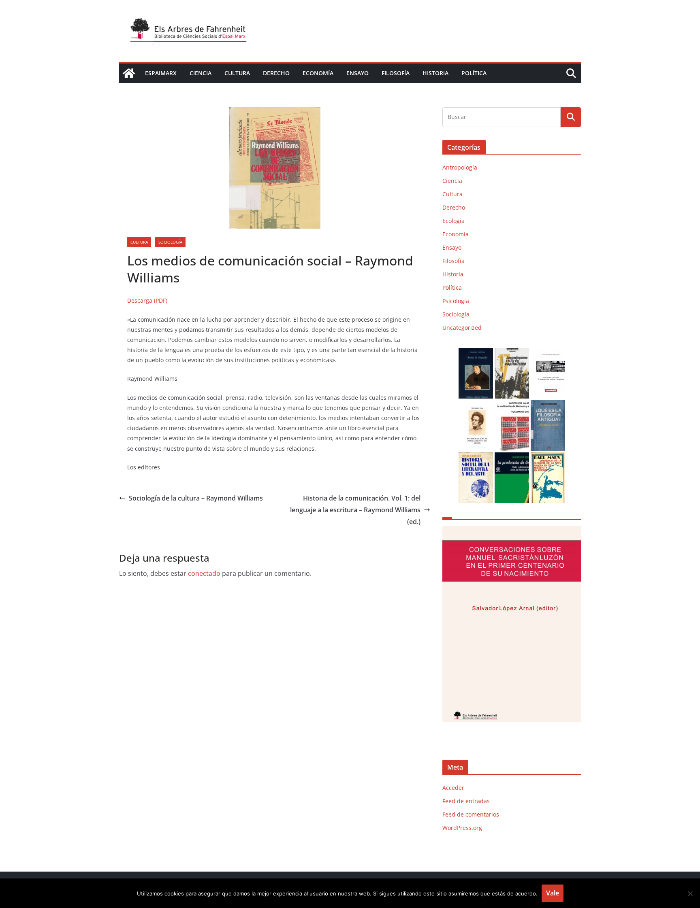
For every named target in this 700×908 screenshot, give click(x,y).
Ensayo (357, 73)
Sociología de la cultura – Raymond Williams (196, 498)
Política (474, 73)
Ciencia (200, 73)
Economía (318, 73)
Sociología (170, 242)
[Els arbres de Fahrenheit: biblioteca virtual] (129, 73)
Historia (435, 73)
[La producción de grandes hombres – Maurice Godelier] (512, 457)
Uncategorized (462, 327)
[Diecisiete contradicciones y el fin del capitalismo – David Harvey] (512, 353)
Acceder (453, 787)
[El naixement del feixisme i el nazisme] (548, 353)
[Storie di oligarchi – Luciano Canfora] (476, 353)
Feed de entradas (466, 801)
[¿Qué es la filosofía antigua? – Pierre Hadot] (548, 405)
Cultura (237, 73)
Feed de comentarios (470, 814)
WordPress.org (462, 828)
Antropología (459, 167)
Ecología (453, 221)
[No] (690, 893)
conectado (204, 573)
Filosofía (396, 73)
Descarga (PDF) (147, 300)
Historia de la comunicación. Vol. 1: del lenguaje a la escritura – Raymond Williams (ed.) (355, 510)
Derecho (276, 73)
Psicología (455, 301)
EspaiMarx (161, 73)
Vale (552, 893)
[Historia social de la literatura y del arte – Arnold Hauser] (476, 457)
